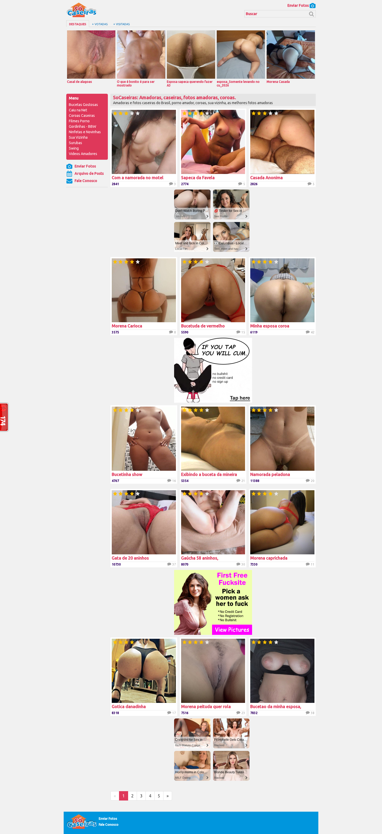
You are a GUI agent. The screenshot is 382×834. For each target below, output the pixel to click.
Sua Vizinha (78, 137)
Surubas (75, 143)
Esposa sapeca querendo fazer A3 (190, 83)
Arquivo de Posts (89, 173)
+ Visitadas (121, 24)
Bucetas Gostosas (83, 105)
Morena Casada (278, 81)
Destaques (77, 24)
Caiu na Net (78, 110)
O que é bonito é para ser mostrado (136, 83)
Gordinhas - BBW (82, 126)
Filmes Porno (79, 121)
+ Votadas (100, 24)
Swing (74, 148)
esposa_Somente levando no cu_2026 (238, 83)
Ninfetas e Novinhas (85, 132)
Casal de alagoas (79, 81)
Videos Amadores (83, 154)
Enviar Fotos (298, 5)
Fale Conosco (85, 181)
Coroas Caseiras (82, 115)
